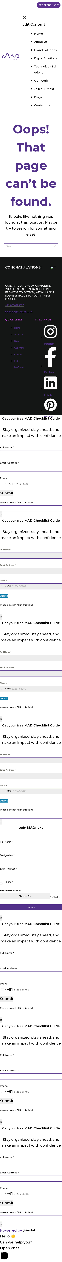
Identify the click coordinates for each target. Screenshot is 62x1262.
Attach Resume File (10, 891)
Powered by (11, 1230)
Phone (4, 478)
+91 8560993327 (14, 305)
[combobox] (6, 484)
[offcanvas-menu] (23, 12)
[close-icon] (24, 18)
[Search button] (55, 246)
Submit (6, 493)
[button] (31, 1253)
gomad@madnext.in (19, 311)
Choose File (25, 896)
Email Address (9, 462)
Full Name (7, 447)
